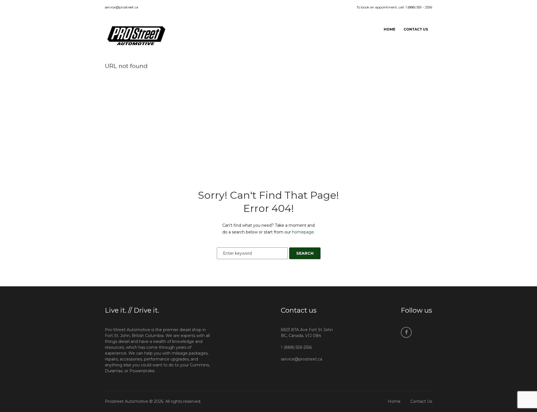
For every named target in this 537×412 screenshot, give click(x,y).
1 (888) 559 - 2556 (419, 7)
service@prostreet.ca (121, 7)
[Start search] (304, 253)
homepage (303, 232)
